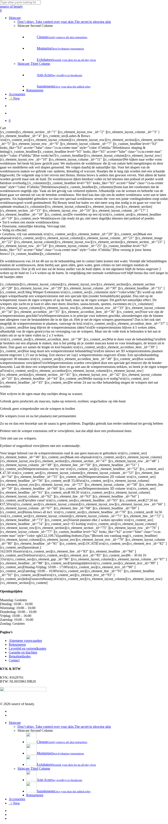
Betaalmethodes (20, 656)
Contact (14, 660)
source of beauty (11, 6)
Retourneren (17, 644)
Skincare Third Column (34, 768)
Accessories (17, 799)
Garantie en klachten (23, 652)
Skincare (15, 722)
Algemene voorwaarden (25, 640)
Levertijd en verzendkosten (27, 648)
